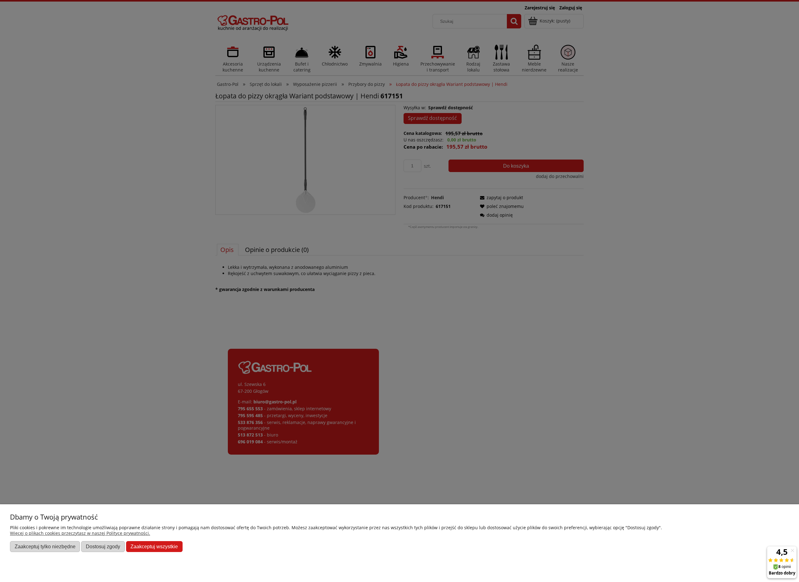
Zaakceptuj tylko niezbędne (45, 546)
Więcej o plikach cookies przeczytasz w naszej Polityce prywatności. (80, 533)
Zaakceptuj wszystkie (154, 546)
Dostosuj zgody (103, 546)
